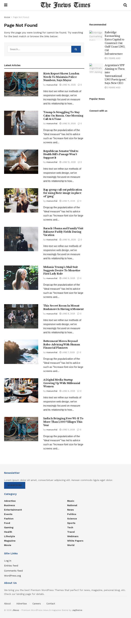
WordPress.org (12, 575)
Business (9, 505)
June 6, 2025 (68, 391)
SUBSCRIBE (15, 485)
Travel (71, 531)
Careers (36, 603)
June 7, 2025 (68, 352)
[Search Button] (76, 49)
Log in (7, 560)
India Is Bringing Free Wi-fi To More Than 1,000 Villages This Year (63, 422)
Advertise (10, 500)
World (70, 545)
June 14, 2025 (68, 85)
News (70, 509)
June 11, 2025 (68, 201)
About (7, 603)
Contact (50, 603)
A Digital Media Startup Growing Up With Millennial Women (61, 383)
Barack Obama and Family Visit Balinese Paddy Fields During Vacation (63, 232)
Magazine (10, 540)
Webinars (72, 536)
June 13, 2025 (68, 123)
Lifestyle (9, 536)
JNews (15, 610)
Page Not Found (21, 17)
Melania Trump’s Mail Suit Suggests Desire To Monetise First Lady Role (61, 270)
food (7, 523)
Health (8, 531)
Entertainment (13, 509)
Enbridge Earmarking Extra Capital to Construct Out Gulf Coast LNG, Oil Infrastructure (115, 43)
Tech (70, 527)
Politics (71, 514)
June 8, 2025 (68, 313)
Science (72, 518)
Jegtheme (77, 610)
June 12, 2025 (68, 162)
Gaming (8, 527)
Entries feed (11, 565)
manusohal (51, 85)
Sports (71, 523)
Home (7, 17)
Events (8, 514)
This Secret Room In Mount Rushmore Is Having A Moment (63, 307)
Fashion (8, 518)
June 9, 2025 (68, 278)
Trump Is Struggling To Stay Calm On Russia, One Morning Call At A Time (63, 115)
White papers (75, 540)
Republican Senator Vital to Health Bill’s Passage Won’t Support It (60, 154)
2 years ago (113, 58)
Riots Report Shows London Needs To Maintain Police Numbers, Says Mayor (61, 77)
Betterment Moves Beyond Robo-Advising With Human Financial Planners (61, 344)
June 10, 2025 (68, 239)
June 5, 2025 (68, 429)
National (72, 505)
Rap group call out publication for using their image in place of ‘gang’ (62, 193)
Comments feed (13, 570)
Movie (7, 545)
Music (70, 500)
